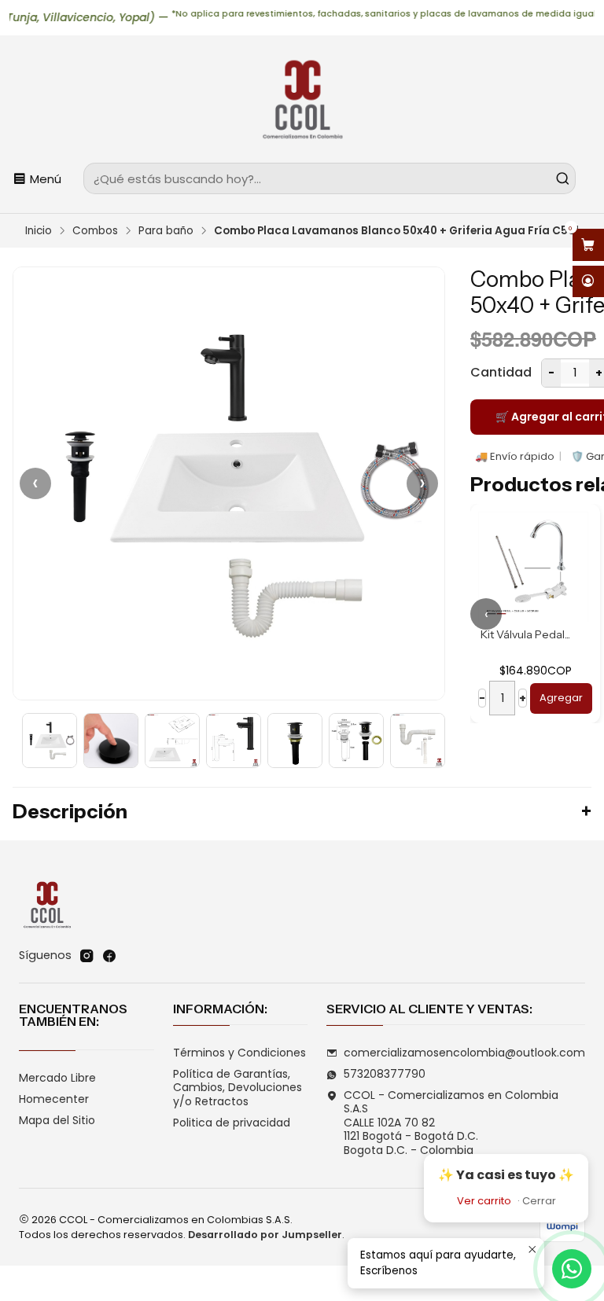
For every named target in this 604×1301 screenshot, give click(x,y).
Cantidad (501, 372)
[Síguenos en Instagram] (86, 956)
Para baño (165, 231)
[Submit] (562, 178)
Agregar (521, 697)
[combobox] (329, 178)
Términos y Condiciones (239, 1052)
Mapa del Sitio (57, 1120)
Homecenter (54, 1099)
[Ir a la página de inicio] (302, 101)
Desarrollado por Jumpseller (265, 1234)
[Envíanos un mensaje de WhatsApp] (571, 1268)
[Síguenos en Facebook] (109, 956)
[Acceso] (588, 282)
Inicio (38, 231)
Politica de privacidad (231, 1122)
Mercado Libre (57, 1078)
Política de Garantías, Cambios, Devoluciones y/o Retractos (237, 1087)
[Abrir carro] (588, 245)
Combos (95, 231)
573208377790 (384, 1074)
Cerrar (539, 1200)
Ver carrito (484, 1200)
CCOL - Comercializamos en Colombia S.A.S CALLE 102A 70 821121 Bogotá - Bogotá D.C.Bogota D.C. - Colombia (451, 1122)
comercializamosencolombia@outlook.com (464, 1052)
